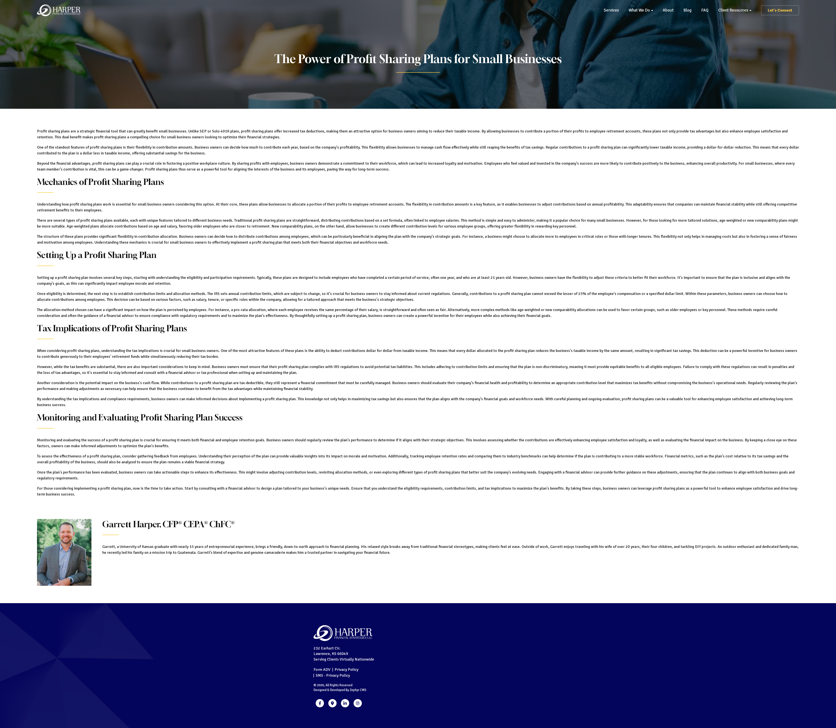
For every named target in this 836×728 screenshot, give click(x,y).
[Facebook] (320, 703)
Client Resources (733, 10)
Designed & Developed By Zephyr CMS (340, 690)
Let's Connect (780, 10)
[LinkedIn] (345, 703)
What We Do (639, 10)
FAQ (704, 10)
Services (611, 10)
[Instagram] (358, 703)
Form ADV (322, 669)
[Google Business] (332, 703)
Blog (687, 10)
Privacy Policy (346, 669)
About (668, 10)
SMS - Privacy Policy (333, 675)
